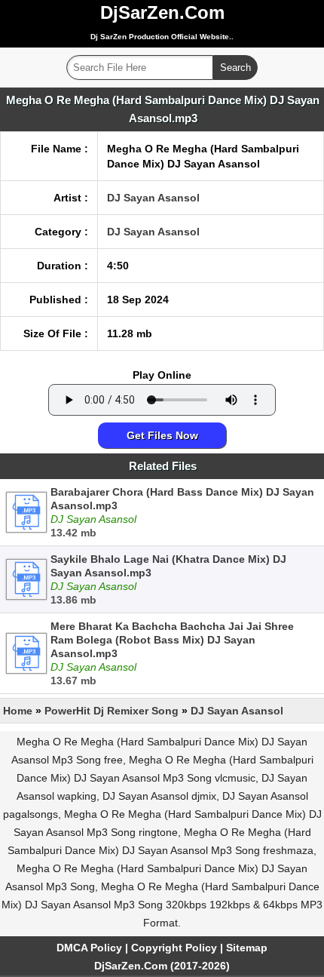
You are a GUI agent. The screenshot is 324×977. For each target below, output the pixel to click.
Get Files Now (162, 435)
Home (17, 711)
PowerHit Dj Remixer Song (111, 711)
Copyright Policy (174, 948)
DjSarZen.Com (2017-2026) (162, 966)
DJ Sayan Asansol (153, 198)
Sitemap (246, 948)
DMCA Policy (89, 948)
